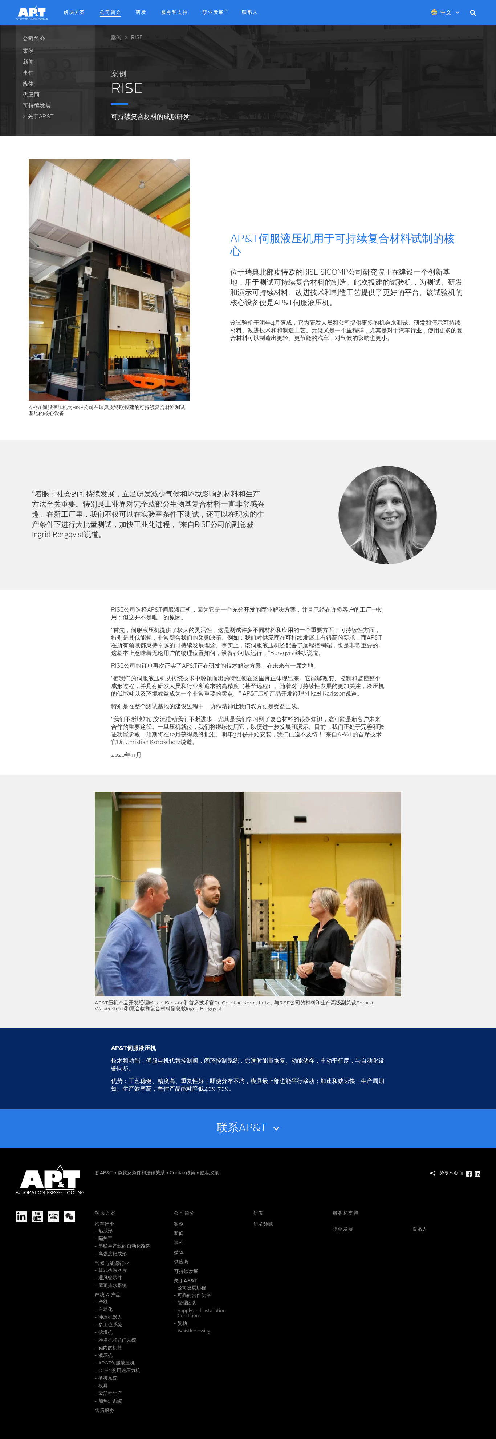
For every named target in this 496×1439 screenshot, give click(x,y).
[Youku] (53, 1216)
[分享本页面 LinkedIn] (477, 1174)
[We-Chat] (69, 1216)
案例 (116, 37)
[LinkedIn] (21, 1216)
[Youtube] (37, 1216)
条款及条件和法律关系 (142, 1173)
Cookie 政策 (183, 1173)
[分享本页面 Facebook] (469, 1174)
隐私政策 (209, 1173)
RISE (137, 37)
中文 (445, 13)
